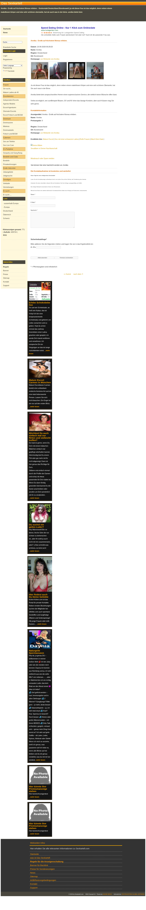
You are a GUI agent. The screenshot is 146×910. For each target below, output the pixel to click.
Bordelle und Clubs (10, 157)
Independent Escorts (11, 100)
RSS (5, 235)
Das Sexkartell (11, 3)
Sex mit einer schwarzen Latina (66, 139)
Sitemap (6, 278)
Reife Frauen (85, 139)
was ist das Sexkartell (40, 858)
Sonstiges (7, 179)
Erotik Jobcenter (9, 168)
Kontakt (6, 282)
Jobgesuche (7, 176)
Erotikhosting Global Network (133, 894)
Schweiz (6, 218)
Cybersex (6, 138)
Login (5, 56)
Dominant (7, 119)
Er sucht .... (7, 195)
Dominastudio (8, 130)
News (32, 873)
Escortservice (8, 96)
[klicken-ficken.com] (41, 591)
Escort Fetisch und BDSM (13, 115)
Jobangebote (8, 172)
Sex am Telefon (9, 141)
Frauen (6, 85)
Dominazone (8, 123)
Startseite (34, 854)
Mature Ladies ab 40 (11, 92)
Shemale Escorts (9, 111)
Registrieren (7, 59)
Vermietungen (8, 187)
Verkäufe (6, 183)
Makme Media (107, 894)
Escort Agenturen (9, 107)
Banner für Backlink (39, 865)
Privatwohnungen (9, 164)
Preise (5, 274)
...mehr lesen (34, 407)
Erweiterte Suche (9, 47)
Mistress (6, 126)
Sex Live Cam (8, 145)
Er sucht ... (7, 191)
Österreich (7, 215)
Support (6, 285)
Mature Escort (48, 139)
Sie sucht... (7, 89)
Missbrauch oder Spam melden (42, 158)
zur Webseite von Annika (50, 59)
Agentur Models (9, 104)
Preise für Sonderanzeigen (42, 869)
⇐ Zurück (67, 274)
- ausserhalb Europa (10, 203)
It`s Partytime (8, 149)
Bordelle (6, 160)
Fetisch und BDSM (10, 134)
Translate (10, 71)
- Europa (6, 207)
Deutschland (8, 211)
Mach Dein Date (97, 139)
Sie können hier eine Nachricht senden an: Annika (49, 165)
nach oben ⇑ (78, 274)
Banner (6, 270)
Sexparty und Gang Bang (12, 153)
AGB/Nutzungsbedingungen (43, 880)
